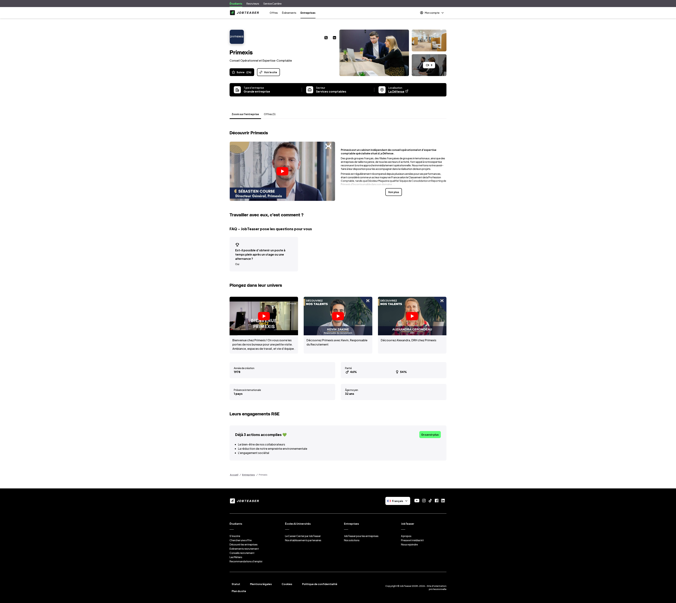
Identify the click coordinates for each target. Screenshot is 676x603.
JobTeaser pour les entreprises (361, 536)
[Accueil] (244, 12)
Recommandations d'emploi (246, 561)
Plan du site (239, 591)
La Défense (398, 91)
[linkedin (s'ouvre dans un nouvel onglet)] (334, 38)
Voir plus (393, 192)
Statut (236, 584)
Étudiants (236, 3)
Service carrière (272, 3)
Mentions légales (261, 584)
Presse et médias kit (412, 540)
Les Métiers (236, 557)
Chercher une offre (241, 540)
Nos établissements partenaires (303, 540)
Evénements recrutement (244, 548)
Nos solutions (351, 540)
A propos (406, 536)
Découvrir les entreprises (244, 544)
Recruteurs (252, 3)
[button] (282, 171)
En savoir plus (430, 434)
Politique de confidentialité (319, 584)
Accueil (234, 474)
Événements (289, 12)
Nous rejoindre (409, 544)
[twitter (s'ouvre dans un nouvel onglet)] (326, 38)
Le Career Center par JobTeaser (303, 536)
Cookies (287, 584)
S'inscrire (235, 536)
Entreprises (308, 12)
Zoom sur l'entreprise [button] (245, 114)
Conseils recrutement (242, 552)
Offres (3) (270, 114)
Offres (274, 12)
